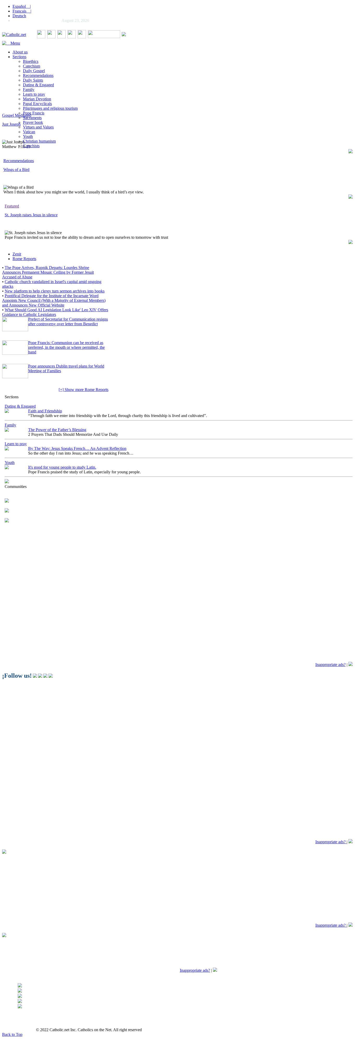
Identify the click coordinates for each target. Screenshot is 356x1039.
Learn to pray (34, 94)
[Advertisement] (158, 72)
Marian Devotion (37, 99)
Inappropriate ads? (330, 664)
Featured (12, 206)
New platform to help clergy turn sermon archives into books (55, 291)
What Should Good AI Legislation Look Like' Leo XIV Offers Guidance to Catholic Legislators (55, 312)
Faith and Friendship (45, 411)
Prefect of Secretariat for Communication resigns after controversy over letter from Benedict (68, 321)
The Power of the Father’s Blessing (57, 429)
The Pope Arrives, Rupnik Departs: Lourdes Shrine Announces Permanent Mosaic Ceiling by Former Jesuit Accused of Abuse (48, 272)
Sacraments (32, 117)
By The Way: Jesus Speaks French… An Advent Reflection (77, 448)
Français (22, 11)
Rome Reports (24, 258)
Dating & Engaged (38, 85)
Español (22, 6)
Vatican (29, 132)
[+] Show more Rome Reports (83, 389)
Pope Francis (33, 113)
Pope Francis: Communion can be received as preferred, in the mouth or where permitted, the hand (66, 347)
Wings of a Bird (16, 169)
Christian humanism (39, 141)
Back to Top (12, 1034)
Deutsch (19, 16)
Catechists (31, 146)
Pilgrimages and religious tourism (50, 108)
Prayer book (33, 122)
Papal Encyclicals (37, 103)
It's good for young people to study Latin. (62, 467)
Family (28, 89)
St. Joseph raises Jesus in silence (31, 215)
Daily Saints (33, 80)
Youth (28, 136)
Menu (13, 43)
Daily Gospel (34, 71)
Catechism (31, 66)
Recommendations (38, 75)
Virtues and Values (38, 127)
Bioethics (30, 61)
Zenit (17, 254)
